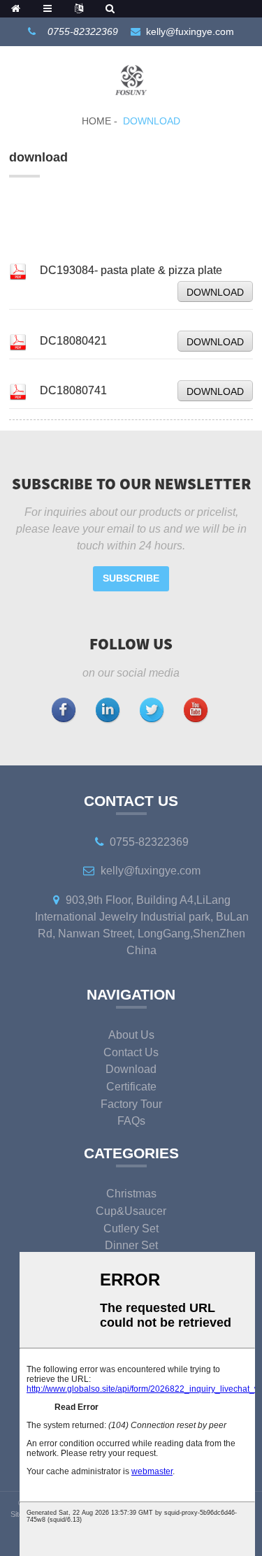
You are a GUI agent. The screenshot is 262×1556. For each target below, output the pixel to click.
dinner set (131, 1245)
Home (96, 121)
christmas (131, 1194)
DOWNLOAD (215, 292)
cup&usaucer (131, 1211)
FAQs (131, 1121)
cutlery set (131, 1228)
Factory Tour (131, 1104)
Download (131, 1069)
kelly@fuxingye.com (190, 31)
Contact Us (131, 1052)
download (151, 121)
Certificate (131, 1087)
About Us (131, 1035)
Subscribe (131, 578)
